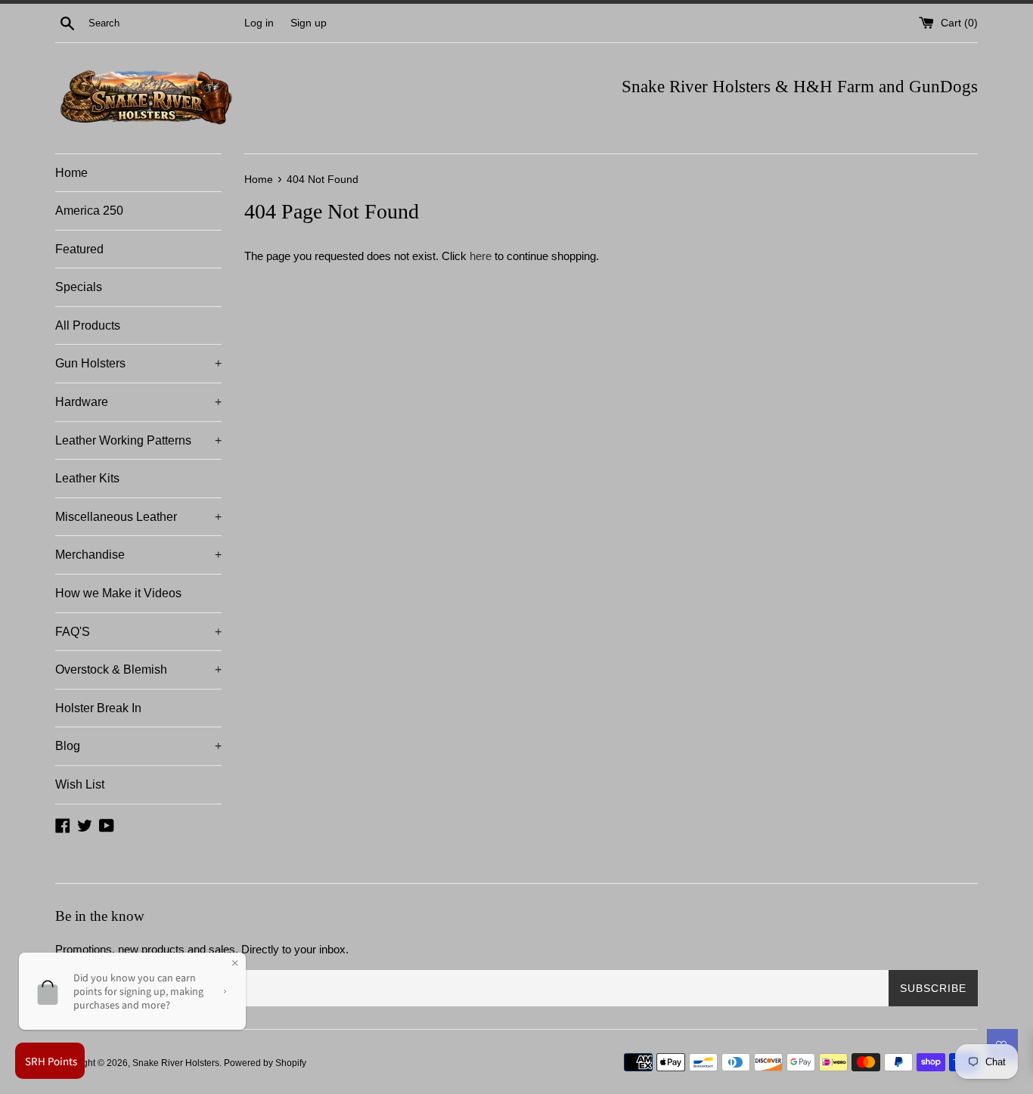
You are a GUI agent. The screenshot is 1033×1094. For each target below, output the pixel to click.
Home (71, 172)
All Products (87, 325)
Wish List (79, 784)
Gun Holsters (138, 363)
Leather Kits (87, 478)
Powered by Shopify (265, 1063)
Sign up (308, 23)
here (481, 255)
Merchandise (138, 554)
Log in (259, 23)
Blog (138, 745)
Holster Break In (98, 708)
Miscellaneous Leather (138, 516)
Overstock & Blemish (138, 669)
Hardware (138, 401)
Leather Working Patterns (138, 440)
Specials (78, 286)
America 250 (89, 210)
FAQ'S (138, 631)
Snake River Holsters (175, 1063)
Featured (79, 249)
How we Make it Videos (118, 593)
